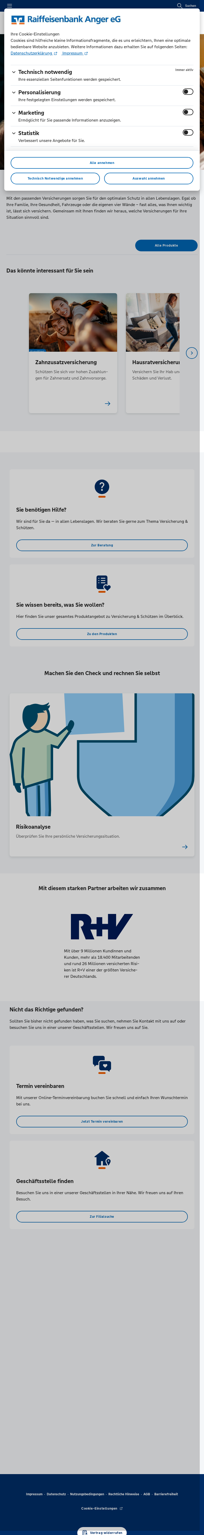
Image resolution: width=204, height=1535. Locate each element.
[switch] (188, 91)
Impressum (72, 53)
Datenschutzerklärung (32, 53)
